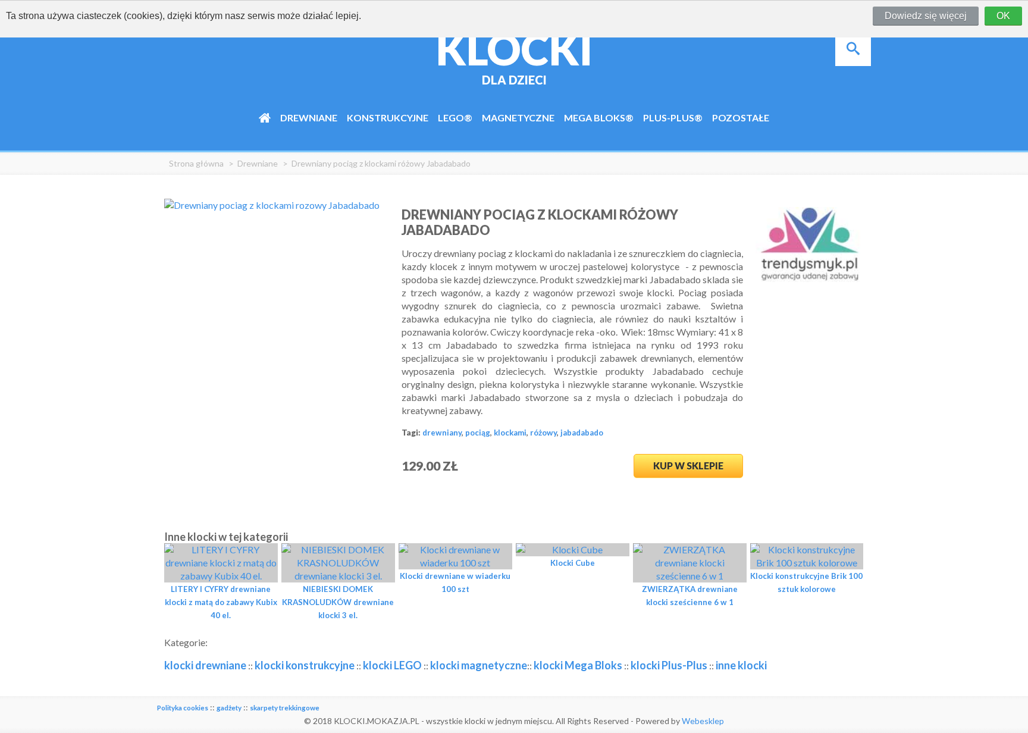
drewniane (257, 163)
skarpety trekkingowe (284, 708)
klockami (510, 432)
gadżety (229, 708)
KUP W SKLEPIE (688, 465)
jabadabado (581, 432)
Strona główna (196, 163)
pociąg (477, 432)
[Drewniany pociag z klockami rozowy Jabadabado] (272, 205)
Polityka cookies (182, 708)
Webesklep (703, 721)
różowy (543, 432)
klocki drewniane (205, 665)
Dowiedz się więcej (926, 16)
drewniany (442, 432)
